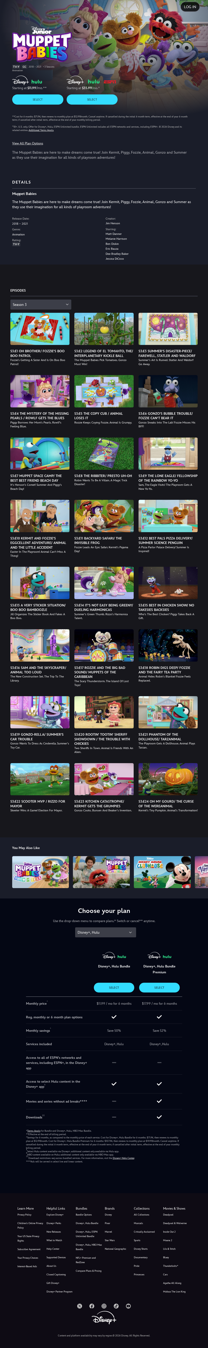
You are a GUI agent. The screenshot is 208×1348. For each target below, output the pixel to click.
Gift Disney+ (53, 1283)
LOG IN (190, 7)
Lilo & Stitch (169, 1248)
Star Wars (110, 1240)
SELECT (38, 99)
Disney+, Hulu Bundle (87, 1223)
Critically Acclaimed (144, 1231)
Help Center (53, 1248)
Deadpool (168, 1214)
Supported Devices (56, 1257)
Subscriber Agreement (28, 1249)
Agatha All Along (172, 1283)
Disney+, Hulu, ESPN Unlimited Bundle (87, 1234)
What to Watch (54, 1240)
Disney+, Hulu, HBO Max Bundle (89, 1247)
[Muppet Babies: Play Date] (101, 872)
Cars (165, 1274)
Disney (108, 1214)
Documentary (140, 1257)
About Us (51, 1266)
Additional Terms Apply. (41, 130)
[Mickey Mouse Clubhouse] (162, 872)
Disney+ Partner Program (60, 1291)
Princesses (139, 1274)
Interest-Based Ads (27, 1266)
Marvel (108, 1231)
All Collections (141, 1214)
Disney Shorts (141, 1248)
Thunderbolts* (170, 1266)
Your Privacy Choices (27, 1257)
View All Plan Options (27, 143)
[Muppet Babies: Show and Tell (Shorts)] (40, 872)
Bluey (166, 1257)
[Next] (201, 871)
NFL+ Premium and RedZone (86, 1260)
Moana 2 (167, 1240)
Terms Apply (33, 1130)
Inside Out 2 (169, 1231)
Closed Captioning (56, 1274)
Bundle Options (84, 1214)
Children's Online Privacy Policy (30, 1225)
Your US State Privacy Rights (28, 1238)
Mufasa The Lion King (174, 1291)
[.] (79, 1306)
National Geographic (115, 1248)
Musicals (138, 1223)
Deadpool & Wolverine (175, 1223)
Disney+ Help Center (123, 1158)
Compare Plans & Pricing (89, 1270)
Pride (136, 1266)
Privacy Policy (24, 1214)
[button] (60, 1208)
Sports (137, 1240)
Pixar (107, 1223)
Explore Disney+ (55, 1214)
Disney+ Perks (54, 1223)
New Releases (54, 1231)
